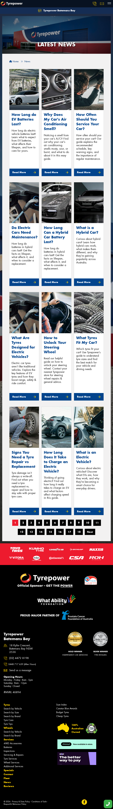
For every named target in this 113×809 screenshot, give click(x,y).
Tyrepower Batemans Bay (59, 10)
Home (15, 61)
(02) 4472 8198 (19, 658)
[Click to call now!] (95, 3)
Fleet (7, 778)
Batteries (8, 747)
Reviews (9, 786)
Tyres (7, 704)
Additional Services (13, 766)
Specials (9, 770)
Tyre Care (8, 720)
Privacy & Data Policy (21, 801)
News (7, 782)
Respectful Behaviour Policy (15, 804)
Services (9, 739)
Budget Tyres (62, 712)
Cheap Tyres (62, 716)
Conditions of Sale (39, 801)
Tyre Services (10, 758)
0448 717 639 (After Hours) (22, 664)
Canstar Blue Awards (66, 708)
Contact (8, 774)
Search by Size (11, 712)
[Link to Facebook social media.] (84, 802)
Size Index (61, 704)
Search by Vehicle (13, 708)
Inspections (9, 751)
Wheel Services (11, 762)
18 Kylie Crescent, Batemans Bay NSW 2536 (21, 649)
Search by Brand (12, 716)
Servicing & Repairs (13, 754)
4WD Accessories (13, 743)
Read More (19, 172)
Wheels (8, 727)
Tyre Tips (8, 724)
